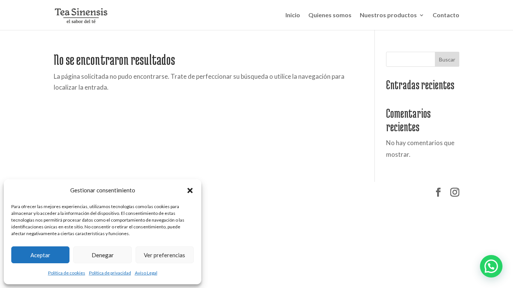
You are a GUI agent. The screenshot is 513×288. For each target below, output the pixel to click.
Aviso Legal (146, 273)
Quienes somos (330, 15)
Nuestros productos (388, 15)
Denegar (103, 255)
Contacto (446, 15)
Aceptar (40, 255)
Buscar (447, 59)
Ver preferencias (164, 255)
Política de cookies (66, 273)
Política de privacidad (110, 273)
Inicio (292, 15)
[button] (190, 190)
